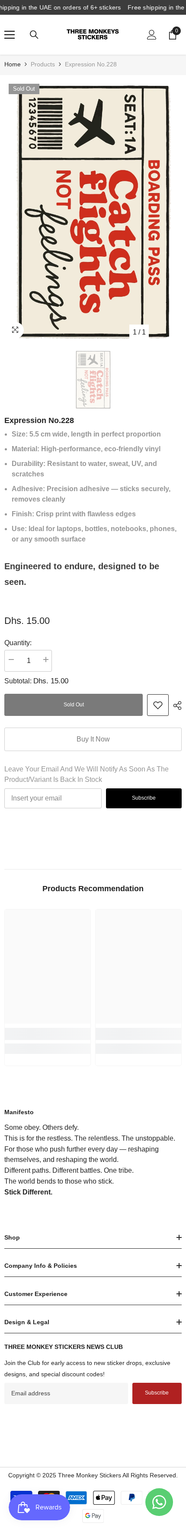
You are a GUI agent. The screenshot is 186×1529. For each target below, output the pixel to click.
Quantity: (18, 642)
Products (43, 64)
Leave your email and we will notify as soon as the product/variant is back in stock (86, 774)
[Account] (152, 34)
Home (12, 64)
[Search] (34, 35)
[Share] (175, 705)
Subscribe (144, 798)
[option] (93, 210)
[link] (158, 705)
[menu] (9, 35)
